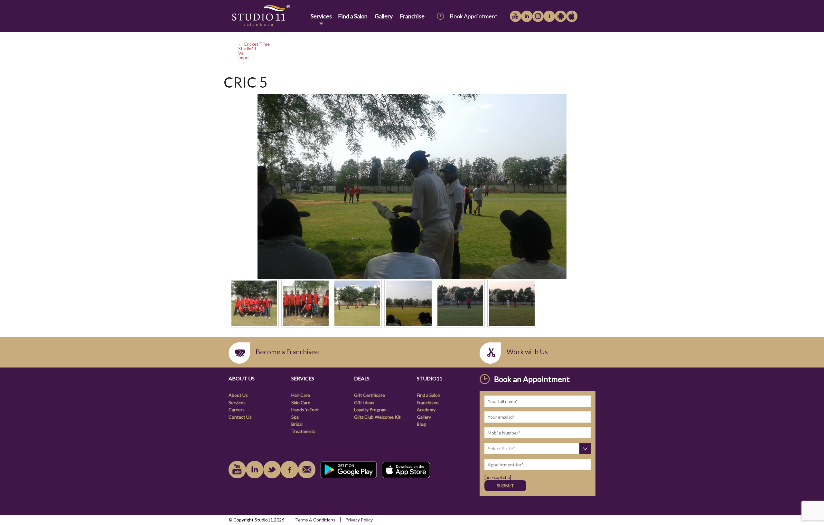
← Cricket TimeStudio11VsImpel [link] (254, 50)
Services (321, 16)
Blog (421, 424)
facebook (549, 16)
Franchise (412, 16)
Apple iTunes (571, 16)
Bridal (297, 424)
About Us (238, 395)
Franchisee (428, 402)
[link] (268, 16)
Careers (237, 409)
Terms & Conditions (315, 519)
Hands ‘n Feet (305, 409)
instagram (538, 16)
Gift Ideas (364, 402)
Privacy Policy (359, 519)
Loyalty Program (370, 409)
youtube (515, 16)
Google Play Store (560, 16)
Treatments (303, 431)
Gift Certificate (369, 395)
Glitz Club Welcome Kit (377, 417)
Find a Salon (353, 16)
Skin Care (300, 402)
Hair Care (300, 395)
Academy (426, 409)
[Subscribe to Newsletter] (306, 469)
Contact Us (240, 417)
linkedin (526, 16)
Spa (295, 417)
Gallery (384, 16)
